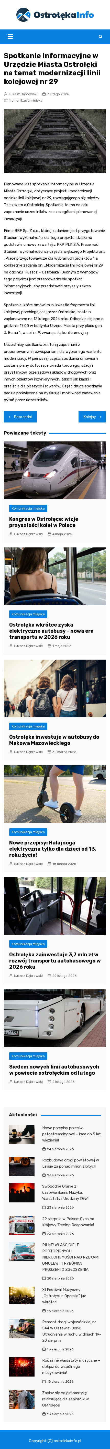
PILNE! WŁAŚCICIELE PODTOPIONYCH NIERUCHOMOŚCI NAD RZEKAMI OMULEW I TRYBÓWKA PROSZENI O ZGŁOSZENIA (70, 1257)
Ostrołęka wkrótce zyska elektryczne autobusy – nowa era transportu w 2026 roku (51, 631)
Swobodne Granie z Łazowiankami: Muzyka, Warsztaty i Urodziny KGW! (65, 1192)
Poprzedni (23, 416)
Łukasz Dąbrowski (23, 94)
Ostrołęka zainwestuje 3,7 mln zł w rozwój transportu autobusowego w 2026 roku (55, 960)
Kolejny (90, 416)
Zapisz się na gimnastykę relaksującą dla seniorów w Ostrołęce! (65, 1399)
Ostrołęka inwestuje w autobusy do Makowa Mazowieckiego (54, 740)
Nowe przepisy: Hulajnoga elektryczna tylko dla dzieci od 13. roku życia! (52, 849)
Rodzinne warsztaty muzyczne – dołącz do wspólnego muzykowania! (71, 1366)
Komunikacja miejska (25, 100)
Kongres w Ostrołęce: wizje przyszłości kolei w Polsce (43, 522)
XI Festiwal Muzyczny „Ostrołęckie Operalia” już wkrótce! (64, 1295)
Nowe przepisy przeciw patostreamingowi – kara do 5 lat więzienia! (71, 1134)
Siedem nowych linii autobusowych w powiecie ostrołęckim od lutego (54, 1070)
